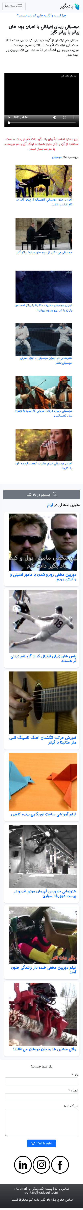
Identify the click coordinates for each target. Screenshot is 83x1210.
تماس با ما (62, 1189)
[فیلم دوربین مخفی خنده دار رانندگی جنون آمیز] (41, 935)
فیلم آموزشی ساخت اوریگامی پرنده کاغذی (43, 814)
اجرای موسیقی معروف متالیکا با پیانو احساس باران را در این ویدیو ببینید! (43, 308)
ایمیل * (73, 1090)
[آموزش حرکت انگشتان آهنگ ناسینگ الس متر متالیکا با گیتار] (41, 702)
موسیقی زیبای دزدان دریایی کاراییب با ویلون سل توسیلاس (43, 413)
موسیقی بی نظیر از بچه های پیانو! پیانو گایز (44, 252)
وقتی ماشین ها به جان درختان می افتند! (44, 1049)
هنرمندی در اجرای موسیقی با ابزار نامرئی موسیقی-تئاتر (46, 361)
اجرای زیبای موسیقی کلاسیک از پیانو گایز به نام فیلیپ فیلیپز (44, 202)
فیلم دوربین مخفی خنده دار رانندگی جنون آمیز (43, 970)
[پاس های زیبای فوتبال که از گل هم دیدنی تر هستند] (41, 621)
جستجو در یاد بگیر (40, 495)
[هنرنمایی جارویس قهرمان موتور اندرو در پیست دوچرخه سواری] (41, 856)
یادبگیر (66, 6)
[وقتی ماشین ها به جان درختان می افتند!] (41, 1014)
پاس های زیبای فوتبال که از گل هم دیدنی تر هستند (43, 658)
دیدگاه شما (71, 1106)
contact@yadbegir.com (41, 1192)
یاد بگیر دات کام (39, 1199)
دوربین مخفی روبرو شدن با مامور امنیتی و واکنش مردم (43, 577)
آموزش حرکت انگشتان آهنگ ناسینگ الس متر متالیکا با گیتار (42, 740)
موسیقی (57, 157)
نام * (75, 1074)
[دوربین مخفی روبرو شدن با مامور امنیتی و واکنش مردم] (41, 542)
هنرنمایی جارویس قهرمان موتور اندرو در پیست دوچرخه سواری (45, 893)
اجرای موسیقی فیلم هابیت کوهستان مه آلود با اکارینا (43, 466)
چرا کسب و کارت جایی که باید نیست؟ (41, 15)
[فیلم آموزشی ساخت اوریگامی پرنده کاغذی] (41, 782)
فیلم (50, 505)
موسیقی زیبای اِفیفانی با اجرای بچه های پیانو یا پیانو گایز (44, 29)
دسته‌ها (11, 6)
